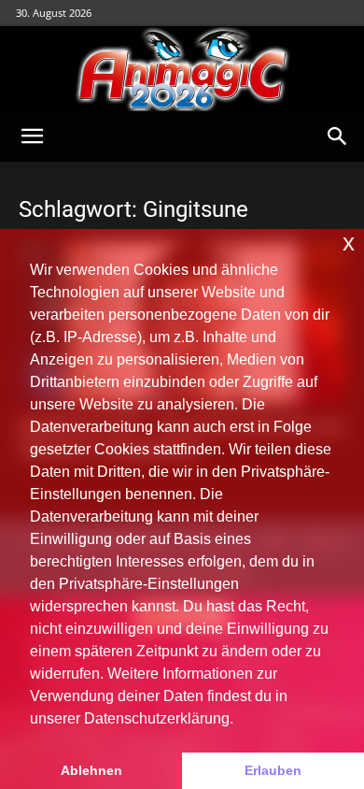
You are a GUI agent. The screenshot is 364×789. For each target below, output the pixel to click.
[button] (32, 136)
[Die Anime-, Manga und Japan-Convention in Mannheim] (182, 69)
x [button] (349, 242)
